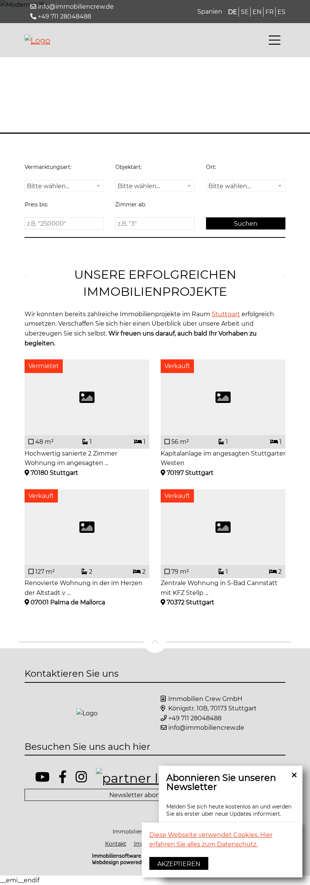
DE (232, 12)
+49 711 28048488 (64, 16)
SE (245, 12)
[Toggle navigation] (274, 40)
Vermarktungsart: (48, 167)
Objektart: (128, 167)
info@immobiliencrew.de (76, 6)
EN (257, 12)
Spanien (209, 11)
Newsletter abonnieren (144, 795)
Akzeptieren (178, 864)
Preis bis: (36, 204)
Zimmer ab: (130, 204)
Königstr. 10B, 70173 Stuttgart (212, 708)
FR (269, 12)
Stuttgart (226, 314)
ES (281, 12)
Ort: (211, 167)
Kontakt (115, 843)
